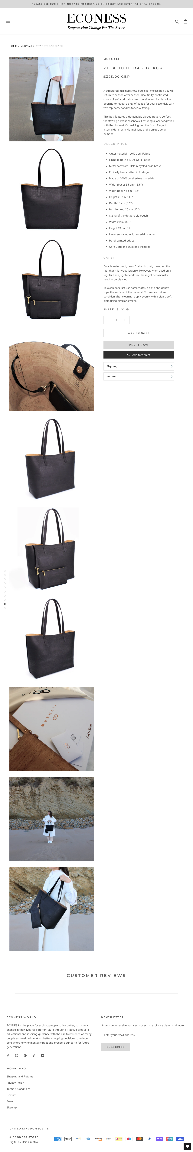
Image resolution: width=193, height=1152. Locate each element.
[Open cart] (185, 21)
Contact (11, 1095)
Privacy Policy (15, 1082)
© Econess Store (24, 1137)
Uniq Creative (30, 1142)
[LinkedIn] (42, 1055)
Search (11, 1101)
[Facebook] (117, 309)
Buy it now (138, 345)
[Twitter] (122, 309)
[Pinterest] (127, 309)
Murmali (26, 46)
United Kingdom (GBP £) (29, 1128)
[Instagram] (16, 1055)
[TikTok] (34, 1055)
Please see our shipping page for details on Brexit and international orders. (96, 4)
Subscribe (116, 1047)
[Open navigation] (8, 21)
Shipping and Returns (20, 1076)
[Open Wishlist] (187, 1146)
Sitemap (12, 1107)
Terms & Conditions (18, 1088)
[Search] (177, 21)
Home (13, 46)
